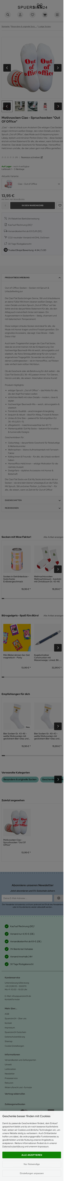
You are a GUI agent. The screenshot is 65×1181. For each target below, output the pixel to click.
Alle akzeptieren (31, 1155)
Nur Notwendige (32, 1164)
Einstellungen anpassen (32, 1173)
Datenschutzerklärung (13, 1146)
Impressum (43, 1146)
